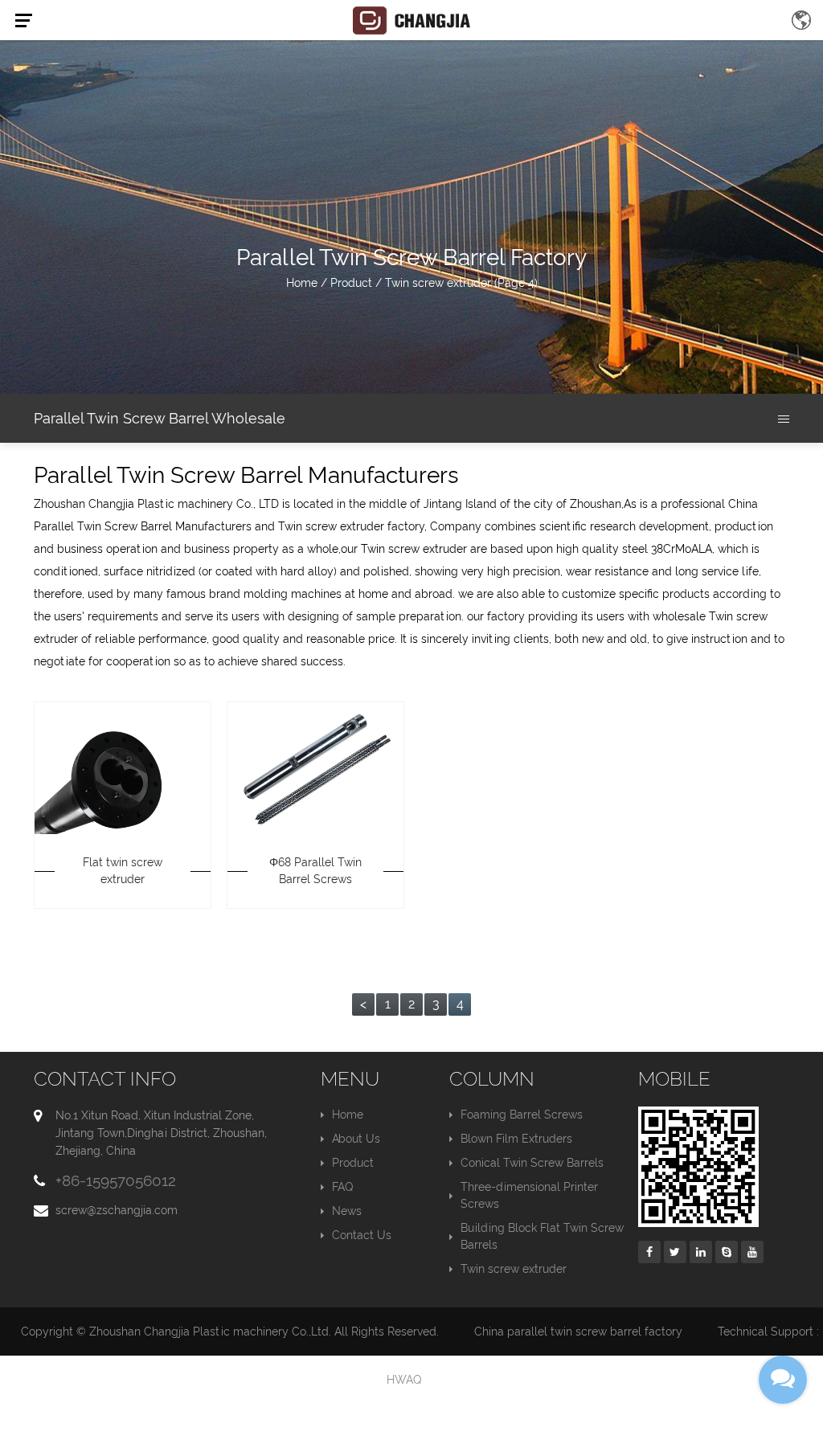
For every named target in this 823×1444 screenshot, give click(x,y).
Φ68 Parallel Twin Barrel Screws (315, 871)
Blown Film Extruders (516, 1138)
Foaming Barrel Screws (522, 1114)
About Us (356, 1138)
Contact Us (361, 1235)
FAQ (342, 1186)
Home (301, 282)
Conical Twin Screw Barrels (532, 1162)
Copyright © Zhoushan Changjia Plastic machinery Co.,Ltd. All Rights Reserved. (230, 1331)
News (347, 1211)
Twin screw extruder (514, 1268)
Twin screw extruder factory (351, 526)
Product (351, 282)
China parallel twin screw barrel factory (578, 1331)
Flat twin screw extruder (122, 871)
